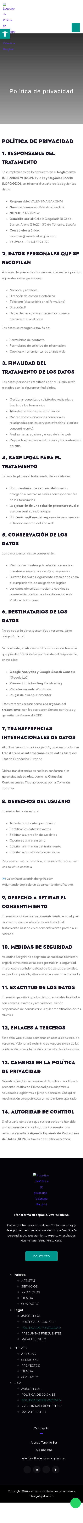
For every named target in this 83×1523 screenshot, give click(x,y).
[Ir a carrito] (65, 27)
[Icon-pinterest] (46, 1469)
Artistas (28, 1280)
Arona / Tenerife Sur (44, 1442)
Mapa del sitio (33, 1339)
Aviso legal (31, 1316)
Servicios (29, 1286)
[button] (5, 34)
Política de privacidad (41, 1328)
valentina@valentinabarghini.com (43, 1458)
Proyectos (30, 1292)
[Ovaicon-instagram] (27, 1469)
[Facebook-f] (55, 1469)
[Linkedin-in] (37, 1469)
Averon (48, 1496)
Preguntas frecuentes (41, 1333)
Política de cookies (38, 1322)
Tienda (27, 1298)
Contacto (29, 1304)
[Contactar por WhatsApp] (75, 1503)
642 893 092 (44, 1450)
